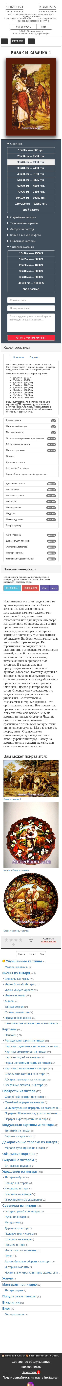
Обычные (16, 143)
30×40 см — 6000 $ (31, 271)
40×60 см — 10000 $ (31, 283)
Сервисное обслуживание (31, 1361)
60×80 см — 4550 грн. (31, 185)
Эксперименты (14, 1314)
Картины (9, 1029)
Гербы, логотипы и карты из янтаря (28, 1062)
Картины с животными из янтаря (26, 1068)
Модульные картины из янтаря (28, 1125)
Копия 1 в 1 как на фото (25, 235)
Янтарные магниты (17, 1267)
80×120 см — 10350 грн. (31, 197)
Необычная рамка (30, 495)
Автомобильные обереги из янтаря (27, 1261)
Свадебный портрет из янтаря (24, 1096)
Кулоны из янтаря (16, 1188)
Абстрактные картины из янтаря (25, 1079)
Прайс (32, 954)
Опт (42, 954)
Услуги (7, 1278)
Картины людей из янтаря (22, 1057)
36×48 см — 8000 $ (31, 277)
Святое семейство (17, 1012)
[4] (20, 939)
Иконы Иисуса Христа (19, 990)
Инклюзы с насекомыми (20, 1250)
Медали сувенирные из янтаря (25, 1147)
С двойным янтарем (23, 217)
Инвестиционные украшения (23, 1199)
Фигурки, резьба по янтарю (22, 1211)
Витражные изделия (18, 1165)
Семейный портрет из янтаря (24, 1102)
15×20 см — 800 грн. (31, 150)
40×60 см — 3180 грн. (31, 174)
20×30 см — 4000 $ (31, 265)
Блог (6, 1308)
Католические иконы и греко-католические (32, 1023)
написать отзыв (48, 941)
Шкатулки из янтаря (18, 1239)
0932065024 (30, 588)
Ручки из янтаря (15, 1216)
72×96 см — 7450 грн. (31, 191)
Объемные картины (23, 241)
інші (53, 588)
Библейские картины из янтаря (25, 1073)
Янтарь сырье (14, 1290)
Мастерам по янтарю (19, 1284)
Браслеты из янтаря (18, 1194)
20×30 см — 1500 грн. (31, 156)
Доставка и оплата (15, 462)
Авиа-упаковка (30, 535)
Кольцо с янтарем (16, 1183)
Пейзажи (10, 1035)
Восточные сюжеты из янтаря (24, 1085)
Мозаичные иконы (16, 967)
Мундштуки (12, 1222)
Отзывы (10, 456)
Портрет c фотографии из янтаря (26, 1119)
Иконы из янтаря (16, 973)
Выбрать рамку (14, 525)
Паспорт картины (30, 553)
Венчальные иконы (17, 978)
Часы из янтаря (15, 1244)
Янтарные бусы (15, 1177)
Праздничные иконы (18, 1017)
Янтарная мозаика (22, 247)
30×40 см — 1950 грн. (31, 162)
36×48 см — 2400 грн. (31, 168)
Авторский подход (22, 229)
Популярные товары (19, 1296)
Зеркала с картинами (18, 1136)
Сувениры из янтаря (19, 1205)
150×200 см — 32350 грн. (31, 203)
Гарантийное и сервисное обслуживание (26, 474)
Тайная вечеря (14, 1006)
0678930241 (12, 588)
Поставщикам (31, 1367)
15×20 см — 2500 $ (31, 253)
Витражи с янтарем (18, 1160)
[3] (16, 939)
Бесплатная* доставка (17, 468)
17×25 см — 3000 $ (31, 259)
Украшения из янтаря (19, 1171)
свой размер (31, 209)
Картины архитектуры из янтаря (25, 1051)
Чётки (8, 1255)
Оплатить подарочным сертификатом (30, 438)
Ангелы (9, 1001)
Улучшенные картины (24, 223)
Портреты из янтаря (19, 1091)
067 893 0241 (23, 26)
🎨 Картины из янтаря (37, 1355)
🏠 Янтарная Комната (13, 1355)
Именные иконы (15, 995)
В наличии (11, 1302)
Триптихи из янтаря (17, 1130)
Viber (44, 26)
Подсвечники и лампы (19, 1233)
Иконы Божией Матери (19, 984)
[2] (11, 939)
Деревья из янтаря (17, 1228)
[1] (6, 939)
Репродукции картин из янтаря (24, 1040)
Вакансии (31, 1372)
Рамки (21, 954)
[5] (13, 944)
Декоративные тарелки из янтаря (29, 1142)
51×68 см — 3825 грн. (31, 180)
